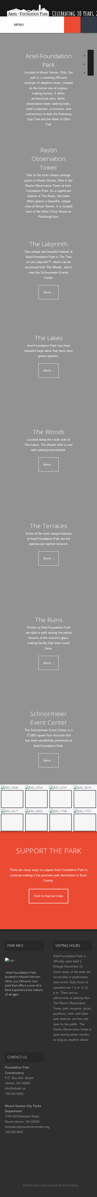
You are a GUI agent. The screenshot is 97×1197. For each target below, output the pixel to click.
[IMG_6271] (12, 811)
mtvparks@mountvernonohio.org (27, 1127)
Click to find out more (48, 896)
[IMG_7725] (85, 811)
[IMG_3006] (12, 787)
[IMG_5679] (85, 787)
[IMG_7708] (60, 811)
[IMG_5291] (60, 787)
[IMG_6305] (36, 811)
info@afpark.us (15, 1088)
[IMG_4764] (36, 787)
